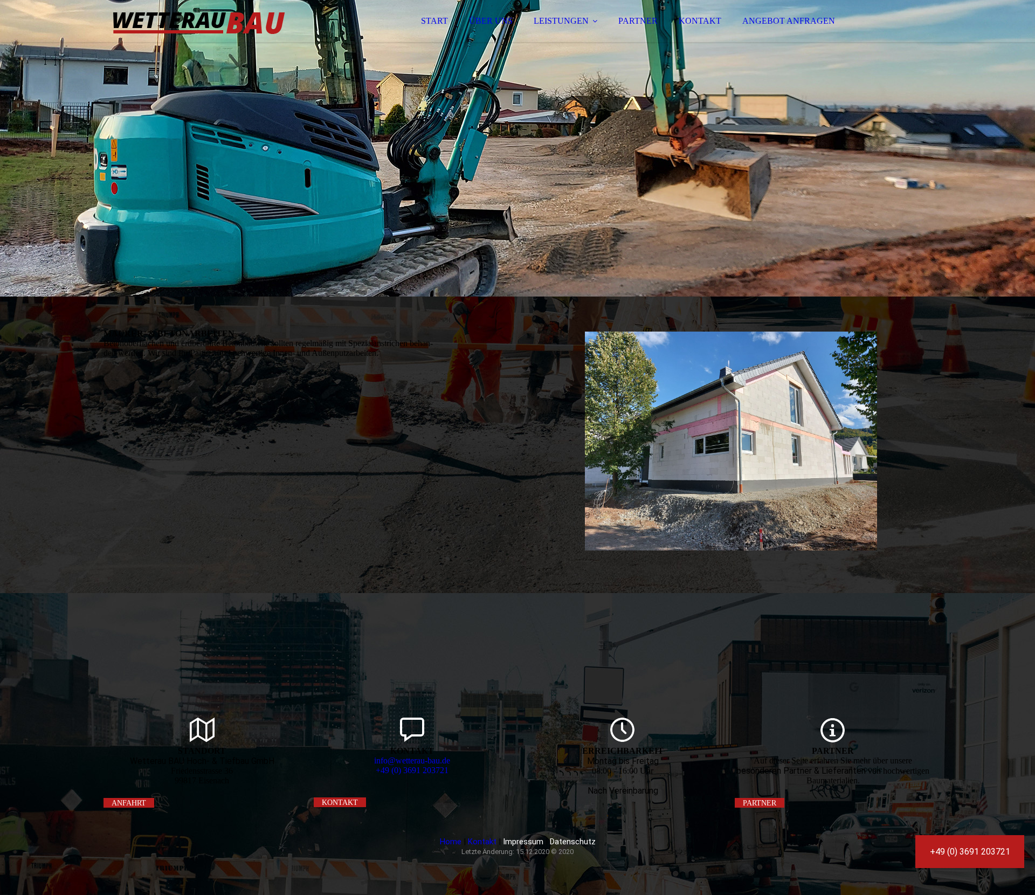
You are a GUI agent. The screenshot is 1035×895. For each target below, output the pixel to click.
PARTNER (638, 20)
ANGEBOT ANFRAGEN (788, 20)
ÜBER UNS (491, 20)
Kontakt (482, 841)
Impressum (523, 841)
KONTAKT (700, 20)
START (434, 20)
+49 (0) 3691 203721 (412, 770)
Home (450, 841)
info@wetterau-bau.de (412, 760)
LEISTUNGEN (561, 20)
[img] (198, 37)
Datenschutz (573, 841)
